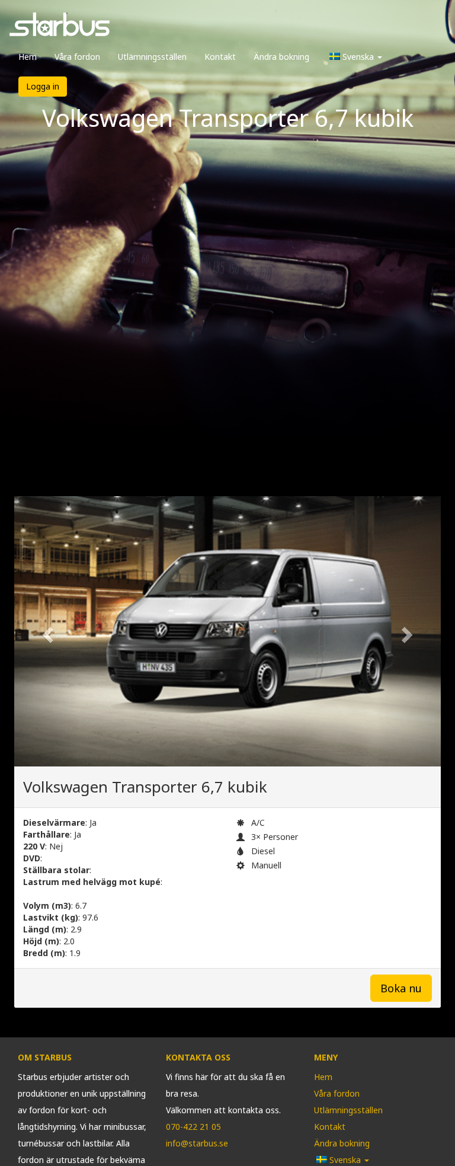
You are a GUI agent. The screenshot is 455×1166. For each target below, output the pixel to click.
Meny (326, 1057)
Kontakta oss (198, 1057)
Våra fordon (77, 56)
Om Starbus (45, 1057)
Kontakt (220, 56)
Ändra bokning (281, 56)
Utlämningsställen (152, 56)
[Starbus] (59, 27)
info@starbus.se (197, 1143)
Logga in (42, 86)
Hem (27, 56)
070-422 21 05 (193, 1126)
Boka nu (401, 988)
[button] (46, 631)
